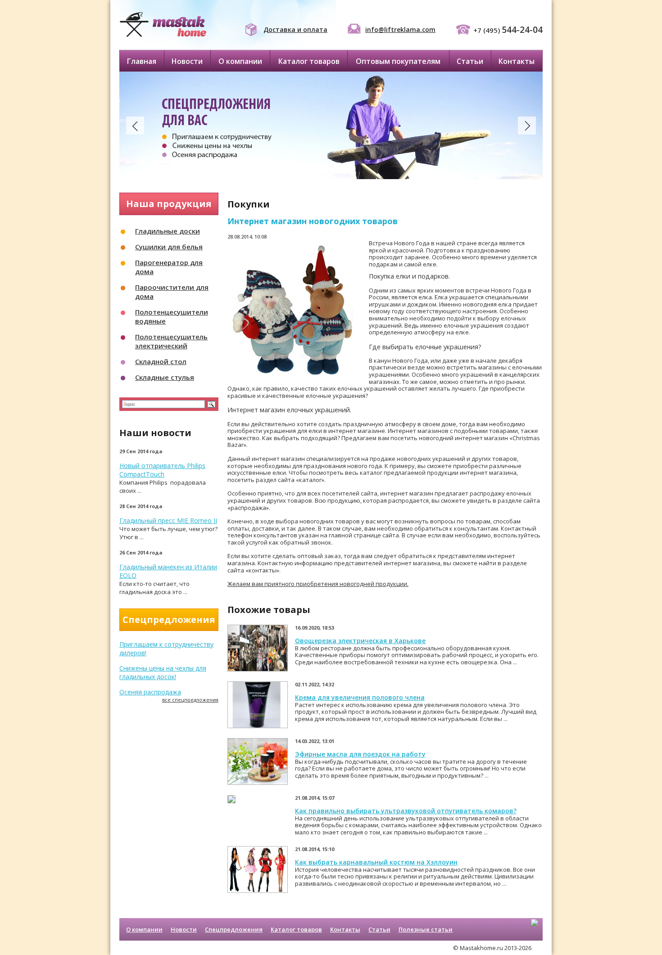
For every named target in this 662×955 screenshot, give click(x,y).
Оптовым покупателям (398, 61)
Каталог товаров (309, 61)
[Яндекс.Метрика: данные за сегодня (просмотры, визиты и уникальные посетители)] (534, 930)
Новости (187, 61)
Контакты (517, 61)
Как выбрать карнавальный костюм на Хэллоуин (376, 862)
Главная (141, 61)
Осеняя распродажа (150, 692)
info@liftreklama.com (400, 29)
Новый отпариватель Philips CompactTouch (162, 469)
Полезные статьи (426, 929)
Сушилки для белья (169, 246)
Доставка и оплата (295, 29)
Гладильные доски (167, 230)
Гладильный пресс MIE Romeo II (168, 520)
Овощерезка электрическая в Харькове (360, 640)
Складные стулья (164, 377)
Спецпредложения (234, 929)
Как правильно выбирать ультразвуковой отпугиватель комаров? (406, 810)
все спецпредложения (190, 699)
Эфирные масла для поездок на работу (360, 754)
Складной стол (160, 361)
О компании (240, 61)
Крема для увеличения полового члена (360, 697)
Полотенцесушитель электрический (171, 341)
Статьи (470, 61)
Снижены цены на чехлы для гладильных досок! (162, 672)
